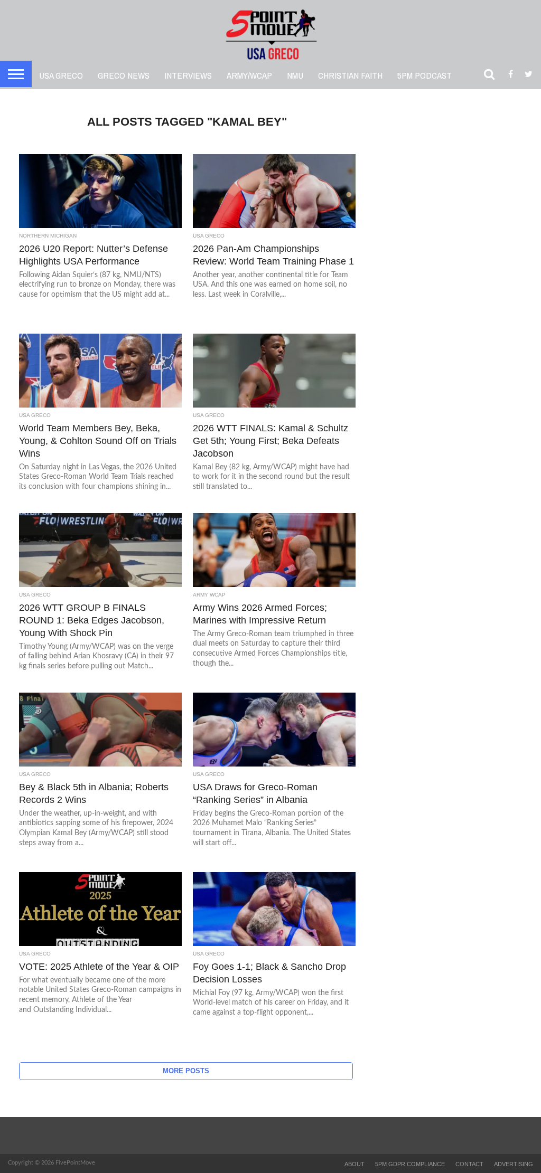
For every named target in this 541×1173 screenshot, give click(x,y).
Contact (469, 1164)
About (354, 1164)
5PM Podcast (424, 75)
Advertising (513, 1164)
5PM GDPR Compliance (410, 1164)
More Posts (186, 1071)
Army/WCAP (249, 75)
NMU (295, 75)
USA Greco (61, 75)
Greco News (124, 75)
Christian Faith (350, 75)
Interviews (188, 75)
